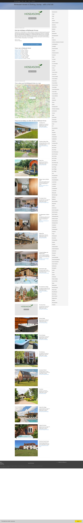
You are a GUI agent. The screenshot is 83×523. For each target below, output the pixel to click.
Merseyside (54, 192)
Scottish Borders (55, 246)
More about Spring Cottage (43, 322)
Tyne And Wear (54, 281)
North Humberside (55, 210)
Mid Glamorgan (54, 194)
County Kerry (54, 80)
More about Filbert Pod (42, 164)
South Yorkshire (55, 263)
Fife (52, 126)
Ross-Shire (54, 238)
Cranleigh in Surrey (18, 51)
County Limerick (55, 85)
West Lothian (54, 289)
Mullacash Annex (32, 97)
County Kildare (54, 83)
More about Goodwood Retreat (44, 374)
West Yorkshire (54, 296)
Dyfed (53, 115)
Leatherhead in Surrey (18, 55)
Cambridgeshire (55, 44)
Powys (53, 233)
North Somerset (54, 212)
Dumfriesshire (54, 110)
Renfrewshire (54, 235)
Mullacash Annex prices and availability (31, 44)
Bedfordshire (54, 27)
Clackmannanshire (55, 52)
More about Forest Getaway (43, 339)
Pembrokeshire (54, 229)
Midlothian (54, 199)
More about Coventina (42, 393)
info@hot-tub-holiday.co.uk (62, 462)
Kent (53, 173)
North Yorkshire (54, 214)
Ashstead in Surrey (18, 57)
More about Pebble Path (43, 237)
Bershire (53, 31)
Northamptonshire (55, 216)
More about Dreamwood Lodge (44, 273)
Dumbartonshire (55, 106)
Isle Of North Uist (55, 162)
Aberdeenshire (54, 11)
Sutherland (54, 276)
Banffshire (54, 24)
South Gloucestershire (56, 259)
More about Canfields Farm (43, 127)
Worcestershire (54, 302)
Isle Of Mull (54, 160)
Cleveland (54, 55)
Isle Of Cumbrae (55, 154)
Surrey (53, 272)
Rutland (53, 242)
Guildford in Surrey (18, 54)
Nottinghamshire (55, 222)
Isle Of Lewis (54, 158)
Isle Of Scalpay (54, 164)
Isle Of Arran (54, 147)
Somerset (53, 255)
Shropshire (54, 253)
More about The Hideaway (43, 356)
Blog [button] (25, 1)
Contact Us (33, 1)
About (29, 1)
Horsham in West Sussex (18, 58)
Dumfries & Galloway (55, 108)
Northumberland (55, 220)
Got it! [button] (78, 521)
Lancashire (54, 186)
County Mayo (54, 87)
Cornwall (53, 70)
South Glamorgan (55, 257)
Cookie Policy (2, 464)
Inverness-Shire (54, 143)
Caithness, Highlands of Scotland (57, 42)
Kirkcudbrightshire (55, 179)
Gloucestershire (54, 128)
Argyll (53, 16)
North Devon (54, 207)
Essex (53, 123)
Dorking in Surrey (17, 49)
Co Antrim (54, 59)
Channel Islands (55, 48)
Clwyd (53, 57)
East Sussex (54, 119)
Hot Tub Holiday (17, 1)
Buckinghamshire (55, 35)
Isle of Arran (54, 145)
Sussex (53, 274)
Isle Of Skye (54, 166)
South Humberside (55, 261)
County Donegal (55, 76)
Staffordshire (54, 266)
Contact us (1, 463)
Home (22, 1)
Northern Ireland (55, 218)
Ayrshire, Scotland (55, 22)
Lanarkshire (54, 184)
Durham (53, 113)
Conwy (53, 67)
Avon (53, 18)
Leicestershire (54, 188)
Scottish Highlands (55, 248)
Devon (53, 102)
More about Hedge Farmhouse (44, 429)
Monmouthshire (54, 201)
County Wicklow (55, 95)
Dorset (53, 104)
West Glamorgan (55, 287)
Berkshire (53, 29)
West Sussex (54, 294)
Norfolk (53, 205)
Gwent (53, 130)
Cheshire (53, 50)
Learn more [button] (13, 521)
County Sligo (54, 91)
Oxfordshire (54, 225)
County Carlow (54, 72)
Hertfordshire (54, 138)
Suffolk (53, 270)
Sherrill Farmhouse (31, 463)
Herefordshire (54, 136)
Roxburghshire (54, 240)
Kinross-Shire (54, 177)
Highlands (54, 141)
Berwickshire (54, 33)
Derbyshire (54, 100)
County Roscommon (55, 89)
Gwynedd (53, 132)
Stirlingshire (54, 268)
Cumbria (53, 98)
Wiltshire (53, 300)
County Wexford (55, 93)
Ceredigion (54, 46)
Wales (53, 283)
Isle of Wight (54, 171)
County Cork (54, 74)
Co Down (53, 61)
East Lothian (54, 117)
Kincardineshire (54, 175)
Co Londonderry (55, 63)
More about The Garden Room (44, 202)
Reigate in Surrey (17, 53)
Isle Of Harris (54, 156)
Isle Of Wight (54, 169)
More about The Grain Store (43, 309)
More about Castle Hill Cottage (44, 411)
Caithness (54, 39)
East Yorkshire (54, 121)
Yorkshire (53, 304)
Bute (53, 37)
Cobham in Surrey (17, 52)
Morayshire (54, 203)
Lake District (54, 182)
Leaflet (49, 117)
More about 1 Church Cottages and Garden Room (44, 259)
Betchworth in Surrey (18, 50)
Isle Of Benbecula (55, 151)
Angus (53, 14)
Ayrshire (53, 20)
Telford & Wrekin (55, 278)
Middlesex (54, 197)
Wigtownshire (54, 298)
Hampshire (54, 134)
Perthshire (54, 231)
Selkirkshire (54, 250)
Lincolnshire (54, 190)
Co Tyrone (54, 65)
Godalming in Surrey (18, 56)
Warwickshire (54, 285)
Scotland (53, 244)
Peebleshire (54, 227)
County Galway (54, 78)
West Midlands (54, 291)
